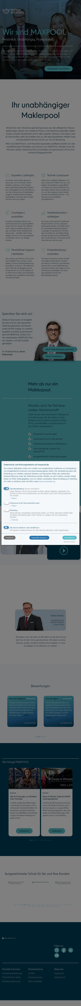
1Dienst (13, 498)
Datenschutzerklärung (47, 481)
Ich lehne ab (9, 538)
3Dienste (14, 520)
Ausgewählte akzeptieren (39, 538)
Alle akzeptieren (70, 538)
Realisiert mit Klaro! (69, 541)
